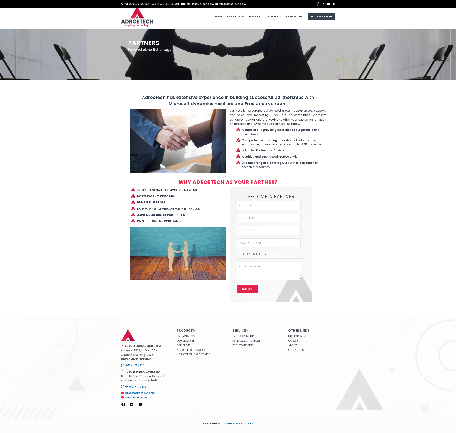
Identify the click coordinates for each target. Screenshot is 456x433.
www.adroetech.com (138, 397)
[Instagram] (333, 4)
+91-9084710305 (133, 4)
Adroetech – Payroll (191, 350)
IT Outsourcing (242, 345)
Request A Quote (322, 16)
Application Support (246, 340)
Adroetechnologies (240, 423)
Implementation (243, 336)
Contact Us (294, 16)
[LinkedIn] (132, 405)
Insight (273, 16)
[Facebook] (317, 4)
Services (254, 16)
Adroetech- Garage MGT (193, 354)
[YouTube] (328, 4)
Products (233, 16)
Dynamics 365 (186, 336)
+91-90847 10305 (135, 386)
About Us (294, 345)
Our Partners (297, 336)
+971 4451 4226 (134, 365)
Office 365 (183, 345)
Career (293, 340)
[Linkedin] (323, 4)
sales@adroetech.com (199, 4)
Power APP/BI (185, 340)
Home (218, 16)
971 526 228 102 (164, 4)
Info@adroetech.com (232, 4)
